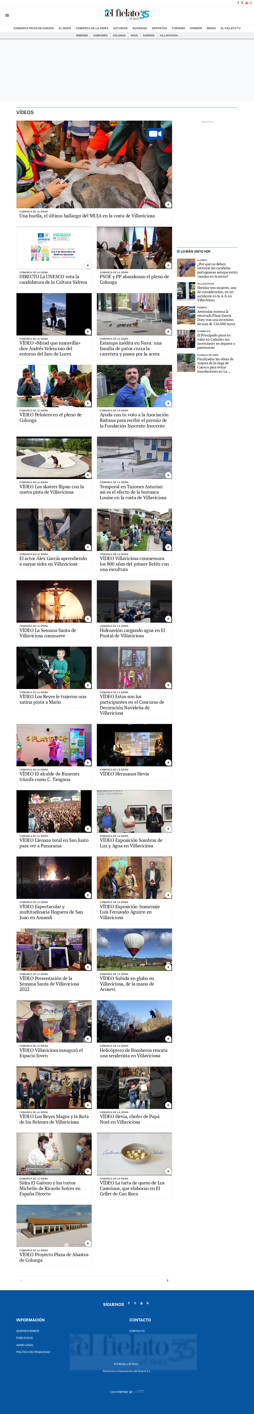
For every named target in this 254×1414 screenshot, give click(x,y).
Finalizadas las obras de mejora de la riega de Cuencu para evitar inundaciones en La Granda (215, 365)
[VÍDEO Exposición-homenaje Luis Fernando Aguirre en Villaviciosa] (134, 878)
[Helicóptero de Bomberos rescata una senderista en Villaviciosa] (134, 1021)
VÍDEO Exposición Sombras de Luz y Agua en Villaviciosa (131, 843)
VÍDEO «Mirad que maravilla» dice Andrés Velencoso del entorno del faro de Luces (49, 348)
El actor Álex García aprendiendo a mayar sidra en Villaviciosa (53, 561)
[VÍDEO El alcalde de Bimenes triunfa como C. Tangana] (54, 745)
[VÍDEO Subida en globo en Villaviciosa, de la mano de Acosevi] (134, 949)
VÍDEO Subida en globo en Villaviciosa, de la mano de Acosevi (127, 983)
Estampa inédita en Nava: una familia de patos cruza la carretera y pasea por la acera (131, 348)
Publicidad (24, 1337)
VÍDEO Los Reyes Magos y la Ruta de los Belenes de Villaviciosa (54, 1119)
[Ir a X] (242, 2)
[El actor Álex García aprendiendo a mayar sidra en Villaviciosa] (54, 530)
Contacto (136, 1331)
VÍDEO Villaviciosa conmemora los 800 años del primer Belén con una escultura (134, 563)
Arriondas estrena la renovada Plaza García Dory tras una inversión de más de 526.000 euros (216, 317)
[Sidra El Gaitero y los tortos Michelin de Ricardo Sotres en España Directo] (54, 1154)
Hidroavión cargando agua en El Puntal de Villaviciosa (132, 633)
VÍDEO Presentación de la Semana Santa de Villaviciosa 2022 (49, 983)
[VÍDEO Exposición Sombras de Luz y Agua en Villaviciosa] (134, 811)
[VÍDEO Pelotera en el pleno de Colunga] (54, 386)
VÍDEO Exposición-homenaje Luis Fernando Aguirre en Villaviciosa (130, 912)
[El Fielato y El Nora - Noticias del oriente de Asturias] (127, 15)
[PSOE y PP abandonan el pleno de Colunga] (134, 248)
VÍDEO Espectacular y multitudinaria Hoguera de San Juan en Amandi (51, 912)
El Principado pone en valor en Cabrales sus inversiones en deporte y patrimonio (216, 341)
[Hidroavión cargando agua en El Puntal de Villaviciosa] (134, 601)
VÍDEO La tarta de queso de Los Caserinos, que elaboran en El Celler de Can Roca (132, 1188)
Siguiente (167, 1280)
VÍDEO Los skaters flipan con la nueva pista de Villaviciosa (51, 489)
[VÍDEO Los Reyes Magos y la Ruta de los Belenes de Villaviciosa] (54, 1088)
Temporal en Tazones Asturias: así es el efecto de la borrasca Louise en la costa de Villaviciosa (133, 492)
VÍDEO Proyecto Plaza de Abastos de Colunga (54, 1257)
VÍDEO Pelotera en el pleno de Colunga (50, 417)
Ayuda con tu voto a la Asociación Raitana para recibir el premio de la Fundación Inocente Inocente (134, 420)
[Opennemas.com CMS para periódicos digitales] (127, 1391)
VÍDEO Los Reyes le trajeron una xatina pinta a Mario (52, 699)
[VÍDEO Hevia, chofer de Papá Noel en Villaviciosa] (134, 1088)
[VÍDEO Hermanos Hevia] (134, 745)
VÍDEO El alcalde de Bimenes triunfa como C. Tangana (49, 776)
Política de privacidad (33, 1352)
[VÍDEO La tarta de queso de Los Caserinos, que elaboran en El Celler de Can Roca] (134, 1154)
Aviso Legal (25, 1345)
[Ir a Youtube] (246, 2)
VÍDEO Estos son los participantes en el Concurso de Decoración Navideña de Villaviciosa (132, 704)
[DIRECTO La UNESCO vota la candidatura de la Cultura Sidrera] (54, 248)
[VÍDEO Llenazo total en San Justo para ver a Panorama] (54, 811)
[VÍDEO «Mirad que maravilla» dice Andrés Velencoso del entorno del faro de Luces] (54, 314)
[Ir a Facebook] (238, 2)
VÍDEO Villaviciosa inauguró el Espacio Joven (51, 1053)
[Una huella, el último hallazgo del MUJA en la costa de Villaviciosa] (94, 164)
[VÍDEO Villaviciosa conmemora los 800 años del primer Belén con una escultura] (134, 530)
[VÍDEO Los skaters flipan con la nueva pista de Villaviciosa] (54, 458)
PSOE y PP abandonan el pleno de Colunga (134, 279)
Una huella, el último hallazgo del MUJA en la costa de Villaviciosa (87, 215)
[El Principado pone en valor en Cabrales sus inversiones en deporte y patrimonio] (186, 339)
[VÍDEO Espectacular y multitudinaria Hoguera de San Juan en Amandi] (54, 878)
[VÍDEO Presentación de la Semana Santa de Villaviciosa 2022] (54, 949)
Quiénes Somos (27, 1331)
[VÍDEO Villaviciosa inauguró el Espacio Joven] (54, 1021)
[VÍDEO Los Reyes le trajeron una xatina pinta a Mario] (54, 668)
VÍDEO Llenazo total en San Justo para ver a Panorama (53, 843)
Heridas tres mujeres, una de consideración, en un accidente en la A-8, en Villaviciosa (217, 294)
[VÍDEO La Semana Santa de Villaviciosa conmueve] (54, 601)
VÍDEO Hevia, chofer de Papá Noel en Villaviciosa (130, 1119)
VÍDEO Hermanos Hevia (124, 773)
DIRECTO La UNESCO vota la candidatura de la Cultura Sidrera (53, 279)
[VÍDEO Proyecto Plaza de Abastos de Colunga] (54, 1226)
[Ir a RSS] (251, 2)
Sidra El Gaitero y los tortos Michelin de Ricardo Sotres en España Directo (49, 1188)
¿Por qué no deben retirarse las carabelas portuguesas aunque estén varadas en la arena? (217, 270)
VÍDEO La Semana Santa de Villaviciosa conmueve (47, 633)
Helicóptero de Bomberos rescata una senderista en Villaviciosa (133, 1053)
